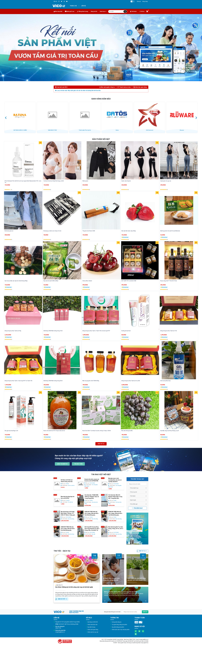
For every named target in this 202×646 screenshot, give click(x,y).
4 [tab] (123, 601)
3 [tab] (122, 601)
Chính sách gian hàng (92, 629)
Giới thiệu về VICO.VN (92, 622)
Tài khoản (134, 11)
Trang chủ (73, 6)
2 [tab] (121, 601)
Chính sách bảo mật (92, 624)
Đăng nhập (145, 1)
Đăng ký (139, 1)
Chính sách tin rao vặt (92, 632)
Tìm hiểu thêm (78, 464)
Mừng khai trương (83, 11)
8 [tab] (129, 601)
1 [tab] (119, 601)
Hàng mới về (94, 11)
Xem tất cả (101, 443)
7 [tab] (128, 601)
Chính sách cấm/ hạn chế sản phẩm (120, 629)
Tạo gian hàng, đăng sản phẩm (119, 624)
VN (131, 1)
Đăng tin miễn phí (62, 464)
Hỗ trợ (142, 11)
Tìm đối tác (70, 502)
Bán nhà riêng (71, 518)
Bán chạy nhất (58, 11)
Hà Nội (67, 483)
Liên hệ (83, 6)
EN (133, 1)
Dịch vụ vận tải (71, 485)
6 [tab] (126, 601)
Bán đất (93, 534)
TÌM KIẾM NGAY (138, 508)
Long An (68, 500)
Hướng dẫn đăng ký (116, 622)
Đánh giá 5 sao (70, 11)
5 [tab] (125, 601)
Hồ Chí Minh (92, 483)
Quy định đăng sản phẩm (118, 627)
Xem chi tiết (61, 599)
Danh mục (102, 11)
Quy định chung (91, 627)
